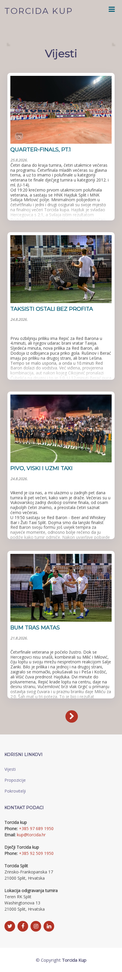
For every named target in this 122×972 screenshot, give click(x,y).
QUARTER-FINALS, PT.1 (40, 149)
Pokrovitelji (15, 791)
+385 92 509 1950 (36, 853)
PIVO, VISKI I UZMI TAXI (41, 468)
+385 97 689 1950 (36, 828)
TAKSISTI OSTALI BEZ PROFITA (51, 309)
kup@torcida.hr (31, 834)
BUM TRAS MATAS (35, 627)
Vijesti (10, 769)
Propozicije (15, 780)
